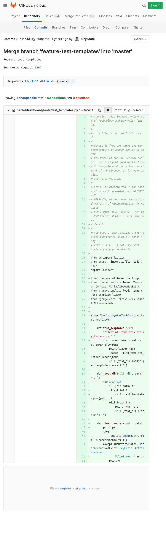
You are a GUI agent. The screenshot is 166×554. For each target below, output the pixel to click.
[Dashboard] (13, 7)
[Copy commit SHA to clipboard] (33, 39)
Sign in (155, 5)
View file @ (129, 110)
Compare (122, 27)
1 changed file (26, 98)
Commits (41, 27)
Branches (58, 27)
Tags (73, 27)
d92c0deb (47, 81)
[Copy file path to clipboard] (99, 110)
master (63, 81)
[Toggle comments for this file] (108, 110)
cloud (41, 5)
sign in (80, 488)
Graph (107, 27)
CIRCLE (26, 5)
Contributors (89, 27)
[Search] (144, 5)
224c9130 (31, 81)
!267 (38, 67)
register (65, 488)
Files (27, 27)
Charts (137, 27)
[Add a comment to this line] (76, 116)
